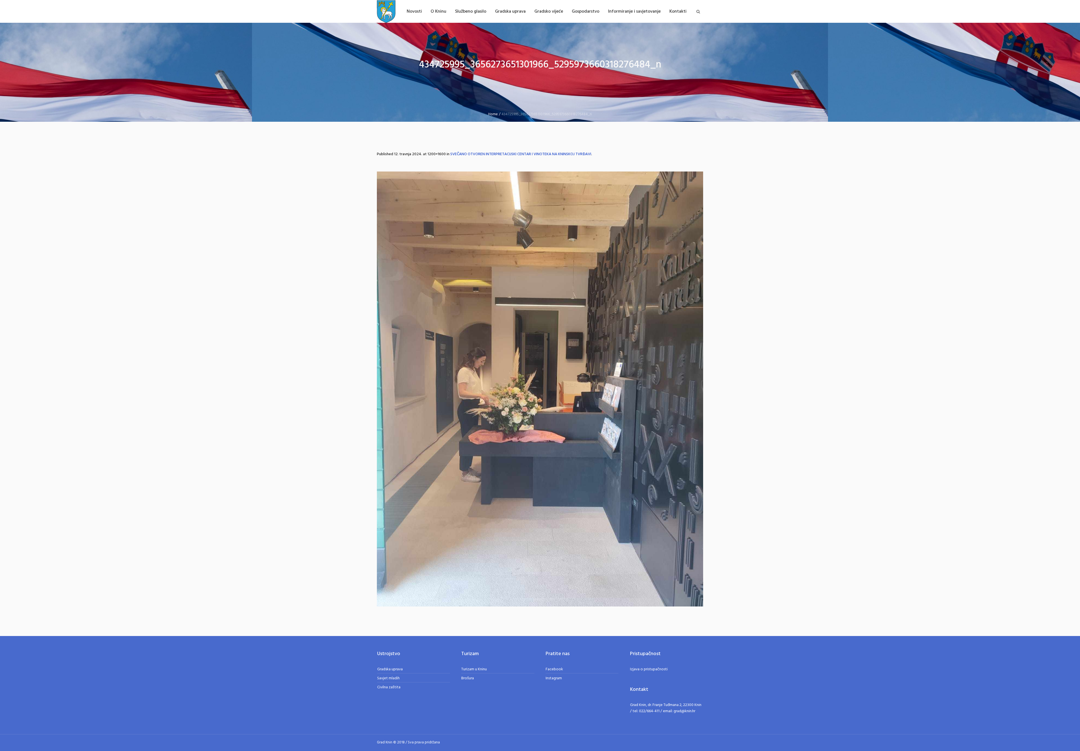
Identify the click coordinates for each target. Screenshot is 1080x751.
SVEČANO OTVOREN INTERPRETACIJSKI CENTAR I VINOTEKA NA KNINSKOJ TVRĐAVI (520, 154)
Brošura (467, 678)
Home (493, 114)
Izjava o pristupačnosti (649, 669)
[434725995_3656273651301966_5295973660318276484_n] (540, 389)
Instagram (554, 678)
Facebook (554, 669)
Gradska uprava (390, 669)
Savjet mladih (388, 678)
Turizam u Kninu (474, 669)
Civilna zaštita (388, 687)
